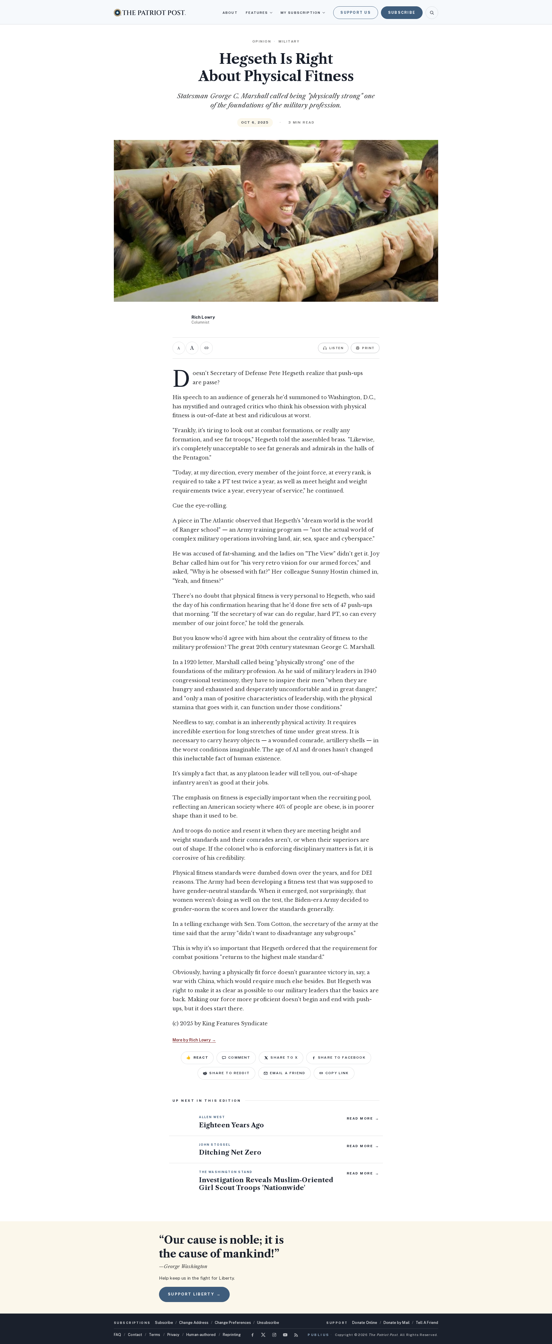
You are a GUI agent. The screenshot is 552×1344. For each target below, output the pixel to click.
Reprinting (232, 1335)
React (197, 1057)
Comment (239, 1057)
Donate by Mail (397, 1322)
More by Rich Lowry (194, 1040)
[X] (263, 1334)
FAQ (117, 1335)
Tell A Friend (427, 1322)
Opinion (261, 41)
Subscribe (401, 12)
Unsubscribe (268, 1322)
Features (257, 13)
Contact (135, 1335)
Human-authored (201, 1335)
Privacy (173, 1335)
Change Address (193, 1322)
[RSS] (296, 1334)
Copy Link (337, 1073)
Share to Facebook (342, 1057)
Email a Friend (287, 1073)
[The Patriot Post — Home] (150, 12)
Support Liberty (194, 1294)
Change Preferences (233, 1322)
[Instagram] (274, 1334)
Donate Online (364, 1322)
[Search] (431, 12)
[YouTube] (285, 1334)
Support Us (355, 12)
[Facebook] (252, 1334)
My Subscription (301, 13)
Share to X (284, 1057)
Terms (154, 1335)
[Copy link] (206, 348)
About (230, 13)
